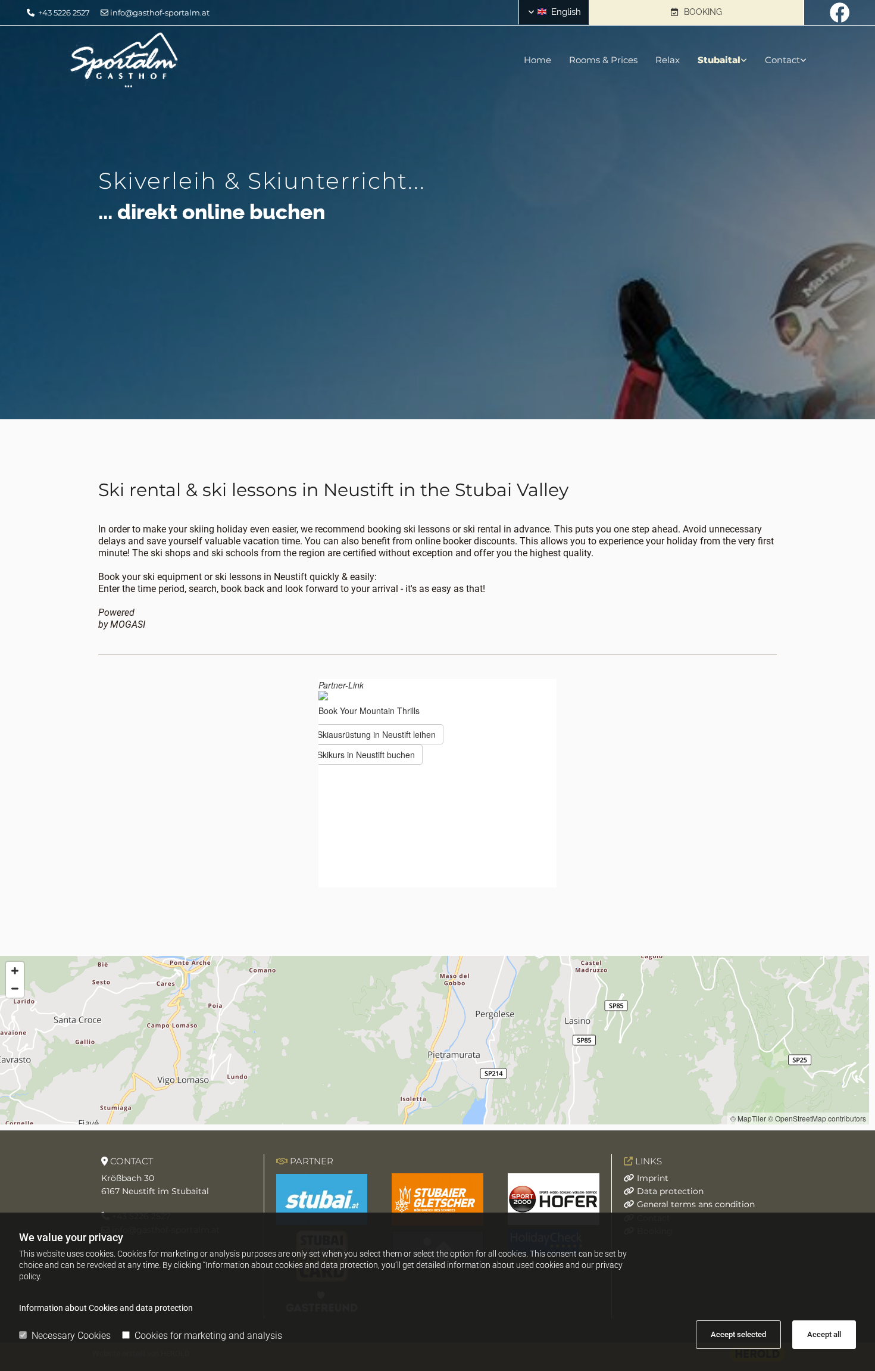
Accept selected (738, 1334)
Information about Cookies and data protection (106, 1308)
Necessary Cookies (71, 1335)
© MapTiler (748, 1118)
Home (537, 60)
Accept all (824, 1334)
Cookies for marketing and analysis (208, 1335)
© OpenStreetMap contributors (817, 1118)
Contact (782, 60)
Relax (667, 60)
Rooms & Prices (603, 60)
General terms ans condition (696, 1204)
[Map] (434, 1040)
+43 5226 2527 (64, 12)
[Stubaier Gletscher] (438, 1199)
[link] (713, 60)
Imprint (652, 1178)
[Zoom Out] (15, 989)
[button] (696, 12)
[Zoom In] (15, 971)
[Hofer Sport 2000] (553, 1199)
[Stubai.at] (322, 1200)
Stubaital (719, 60)
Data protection (670, 1191)
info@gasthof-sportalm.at (160, 12)
